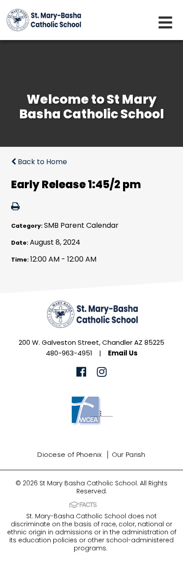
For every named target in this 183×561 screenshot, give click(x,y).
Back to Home (41, 162)
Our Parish (129, 454)
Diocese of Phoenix (69, 454)
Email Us (123, 353)
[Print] (15, 207)
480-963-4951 (69, 353)
